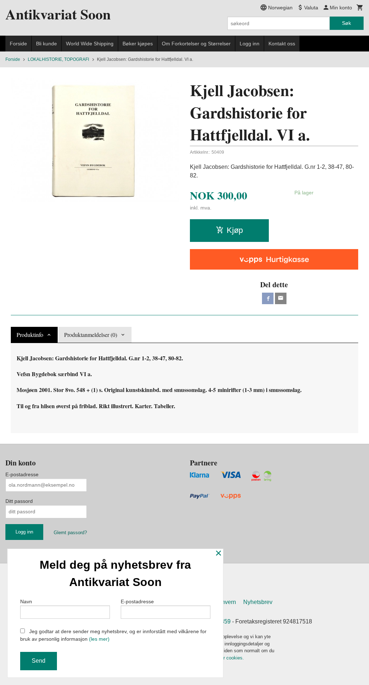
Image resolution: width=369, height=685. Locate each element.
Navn (26, 601)
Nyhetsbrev (257, 602)
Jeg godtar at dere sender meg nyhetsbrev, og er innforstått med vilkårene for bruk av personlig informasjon (113, 635)
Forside (18, 43)
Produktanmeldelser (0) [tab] (90, 334)
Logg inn (249, 43)
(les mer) (99, 639)
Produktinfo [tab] (30, 334)
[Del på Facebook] (268, 298)
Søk (346, 23)
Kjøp (235, 230)
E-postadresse (22, 474)
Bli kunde (46, 43)
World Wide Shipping (90, 43)
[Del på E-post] (280, 298)
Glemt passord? (70, 532)
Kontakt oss (281, 43)
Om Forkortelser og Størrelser (196, 43)
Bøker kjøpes (138, 43)
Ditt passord (19, 501)
